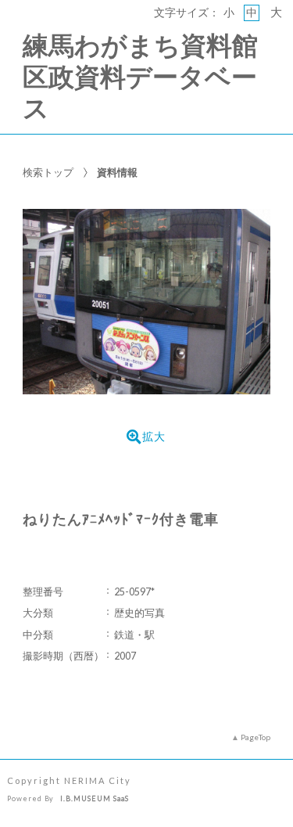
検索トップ (48, 172)
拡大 (154, 436)
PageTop (255, 737)
